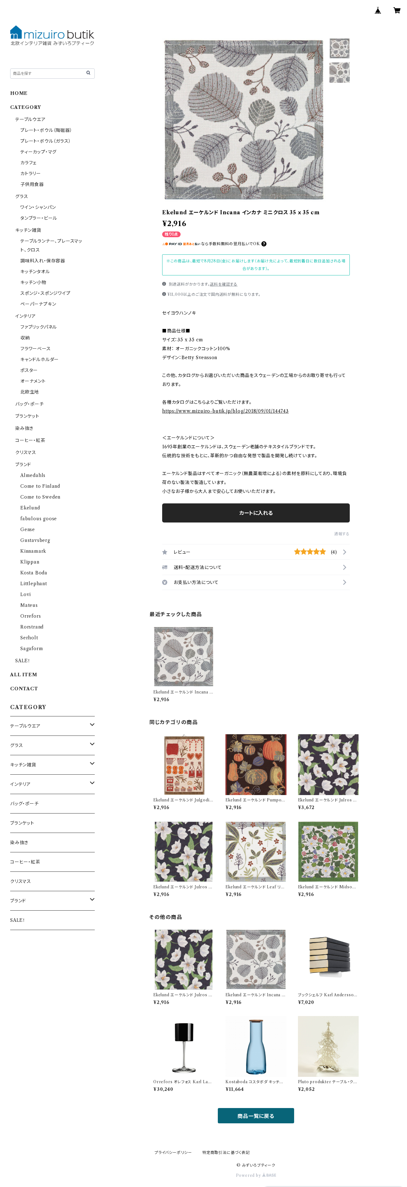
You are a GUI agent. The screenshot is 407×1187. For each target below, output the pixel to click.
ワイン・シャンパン (38, 207)
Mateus (29, 605)
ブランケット (27, 416)
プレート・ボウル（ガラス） (45, 141)
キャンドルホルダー (39, 359)
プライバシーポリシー (173, 1152)
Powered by (249, 1175)
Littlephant (33, 583)
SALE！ (23, 661)
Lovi (25, 594)
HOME (19, 93)
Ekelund (30, 508)
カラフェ (28, 163)
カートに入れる (256, 513)
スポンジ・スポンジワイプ (45, 293)
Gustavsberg (35, 540)
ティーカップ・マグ (38, 152)
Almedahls (32, 475)
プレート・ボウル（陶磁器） (46, 130)
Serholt (29, 638)
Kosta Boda (33, 573)
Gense (27, 529)
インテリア (25, 316)
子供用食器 (32, 184)
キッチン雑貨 (28, 230)
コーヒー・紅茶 (30, 440)
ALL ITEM (23, 675)
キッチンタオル (35, 271)
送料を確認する (224, 284)
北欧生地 (29, 392)
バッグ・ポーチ (29, 404)
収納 (25, 338)
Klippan (29, 562)
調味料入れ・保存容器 (42, 261)
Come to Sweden (40, 497)
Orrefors (30, 616)
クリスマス (25, 452)
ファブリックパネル (38, 327)
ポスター (29, 370)
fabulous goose (38, 519)
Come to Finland (40, 486)
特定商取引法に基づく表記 (226, 1152)
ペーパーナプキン (38, 304)
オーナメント (33, 381)
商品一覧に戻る (256, 1116)
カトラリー (30, 173)
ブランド (23, 464)
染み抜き (24, 428)
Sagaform (31, 648)
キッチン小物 (33, 282)
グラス (21, 196)
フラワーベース (35, 349)
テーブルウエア (30, 119)
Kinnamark (33, 551)
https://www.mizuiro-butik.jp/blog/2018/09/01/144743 (225, 411)
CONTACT (24, 689)
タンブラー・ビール (38, 218)
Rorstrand (32, 627)
